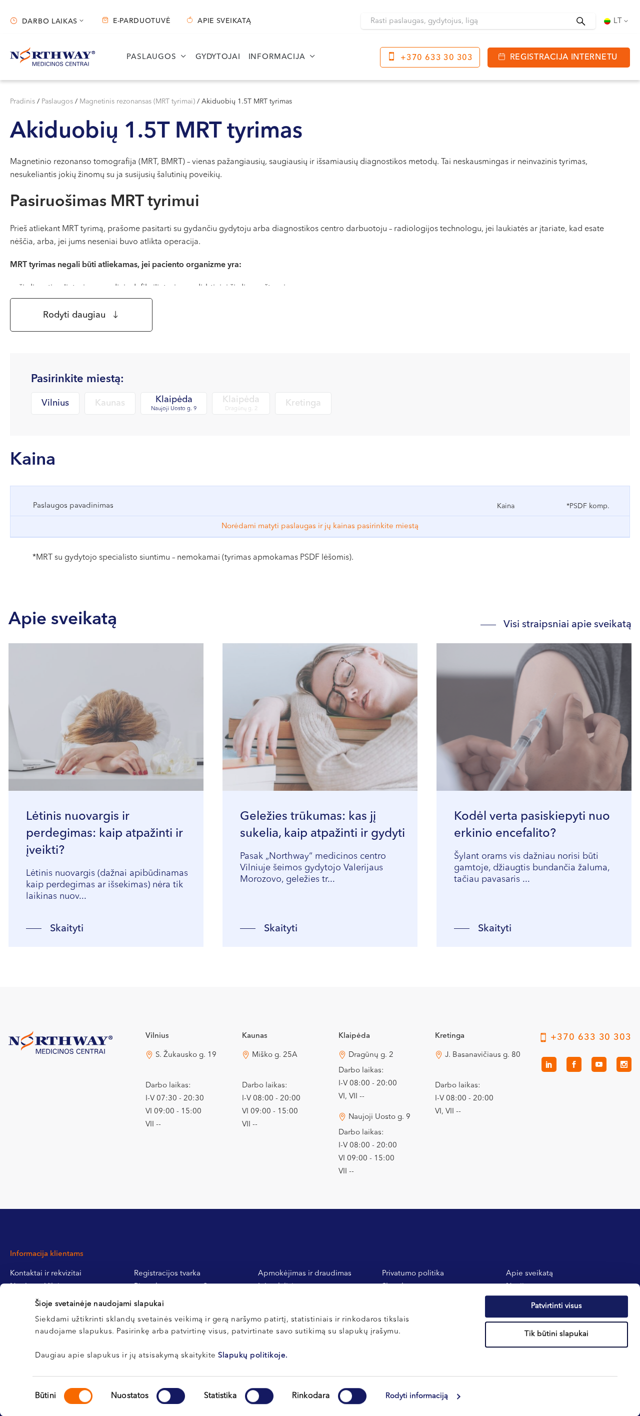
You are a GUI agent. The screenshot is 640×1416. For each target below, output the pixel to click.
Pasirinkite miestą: (77, 379)
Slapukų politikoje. (253, 1355)
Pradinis (22, 101)
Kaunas (110, 403)
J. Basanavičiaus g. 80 (482, 1055)
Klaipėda (173, 403)
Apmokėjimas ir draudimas (305, 1273)
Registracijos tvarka (167, 1273)
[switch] (170, 1396)
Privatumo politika (413, 1273)
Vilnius (55, 403)
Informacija (277, 57)
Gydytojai (218, 57)
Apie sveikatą (224, 21)
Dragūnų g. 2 (371, 1055)
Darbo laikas (50, 21)
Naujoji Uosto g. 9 (379, 1117)
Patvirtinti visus (556, 1306)
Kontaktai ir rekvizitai (46, 1273)
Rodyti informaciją (417, 1396)
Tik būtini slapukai (556, 1334)
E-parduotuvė (141, 21)
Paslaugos (57, 101)
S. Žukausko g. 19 (186, 1055)
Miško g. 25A (275, 1055)
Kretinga (303, 403)
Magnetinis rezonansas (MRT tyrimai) (137, 101)
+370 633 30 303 (436, 58)
